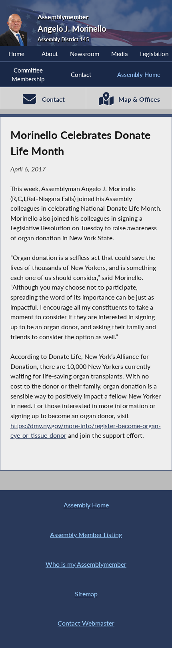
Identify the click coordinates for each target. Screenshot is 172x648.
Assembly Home (138, 74)
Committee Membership (28, 74)
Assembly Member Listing (86, 534)
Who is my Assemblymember (86, 564)
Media (119, 53)
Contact (81, 74)
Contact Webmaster (86, 623)
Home (16, 53)
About (50, 53)
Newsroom (84, 53)
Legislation (154, 53)
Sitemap (86, 594)
